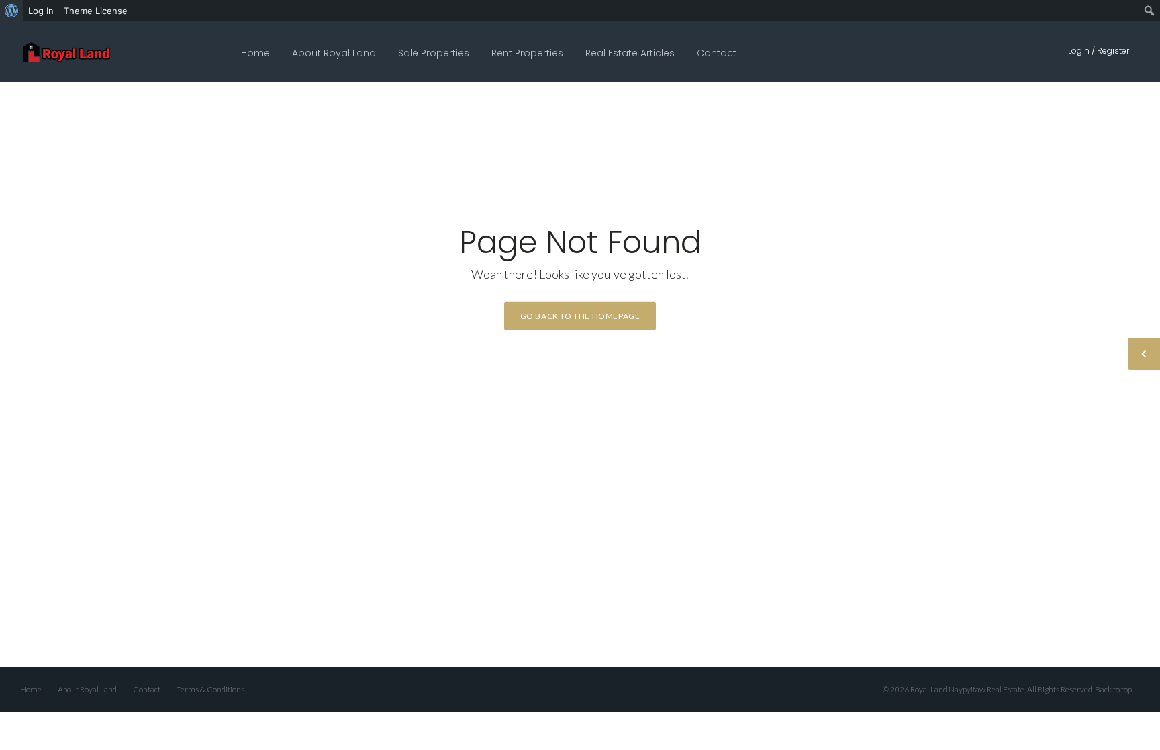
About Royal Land (334, 53)
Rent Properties (527, 53)
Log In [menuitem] (41, 10)
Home (255, 53)
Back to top (1113, 689)
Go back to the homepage (580, 315)
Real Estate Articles (630, 53)
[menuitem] (11, 10)
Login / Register (1098, 50)
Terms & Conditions (210, 689)
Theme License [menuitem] (96, 10)
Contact (716, 53)
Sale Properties (433, 53)
